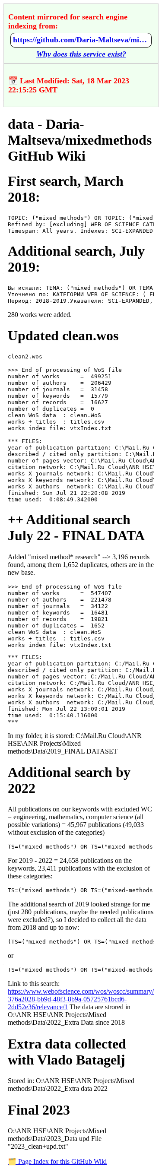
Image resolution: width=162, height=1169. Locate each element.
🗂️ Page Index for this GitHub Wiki (57, 1161)
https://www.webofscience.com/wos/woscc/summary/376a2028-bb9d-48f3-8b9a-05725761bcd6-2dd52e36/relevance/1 (81, 999)
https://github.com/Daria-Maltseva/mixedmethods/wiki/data (81, 39)
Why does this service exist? (81, 54)
